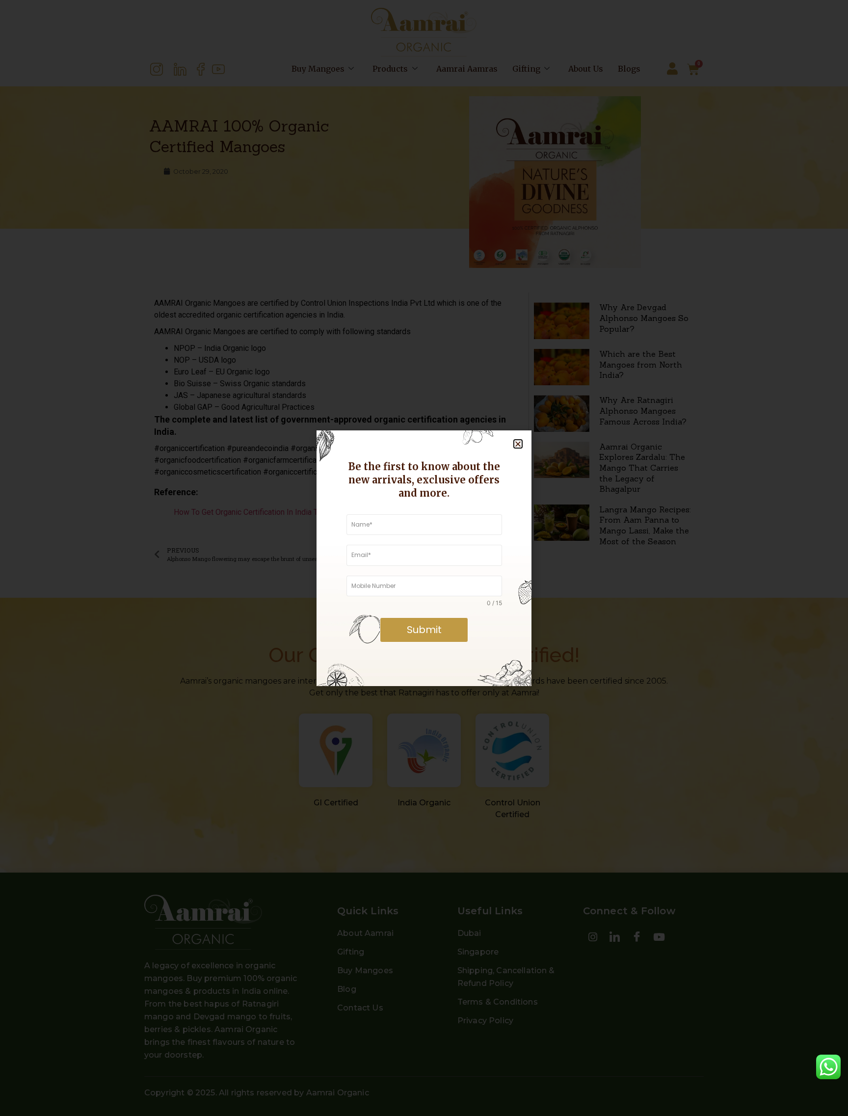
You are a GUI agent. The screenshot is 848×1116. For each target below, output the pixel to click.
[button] (518, 444)
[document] (424, 558)
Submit (424, 630)
